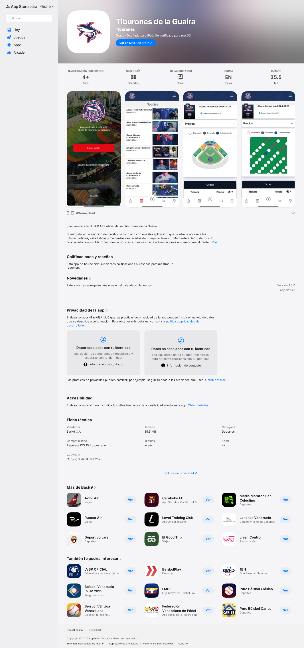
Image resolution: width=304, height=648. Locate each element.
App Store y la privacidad (123, 643)
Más (214, 242)
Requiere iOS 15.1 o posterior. (87, 445)
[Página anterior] (62, 149)
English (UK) (96, 630)
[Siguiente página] (299, 149)
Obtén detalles (215, 380)
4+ (224, 445)
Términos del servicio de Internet (85, 643)
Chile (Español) (75, 630)
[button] (29, 29)
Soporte (183, 643)
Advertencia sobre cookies (158, 643)
